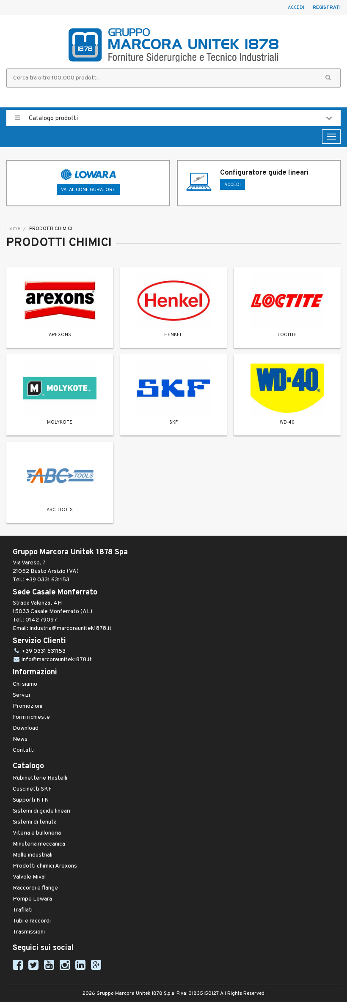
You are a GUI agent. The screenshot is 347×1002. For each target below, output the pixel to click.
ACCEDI (232, 185)
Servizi (21, 695)
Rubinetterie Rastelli (40, 778)
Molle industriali (32, 855)
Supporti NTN (31, 800)
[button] (328, 78)
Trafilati (23, 910)
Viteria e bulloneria (37, 833)
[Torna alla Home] (173, 45)
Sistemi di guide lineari (41, 811)
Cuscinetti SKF (32, 789)
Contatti (24, 750)
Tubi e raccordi (32, 921)
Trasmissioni (29, 932)
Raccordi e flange (35, 888)
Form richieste (31, 717)
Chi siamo (25, 684)
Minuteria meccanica (39, 844)
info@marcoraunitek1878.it (57, 659)
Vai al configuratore (88, 190)
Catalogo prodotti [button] (52, 119)
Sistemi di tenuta (35, 822)
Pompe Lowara (32, 899)
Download (26, 728)
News (20, 739)
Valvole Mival (29, 877)
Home (13, 228)
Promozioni (27, 706)
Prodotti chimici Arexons (45, 866)
